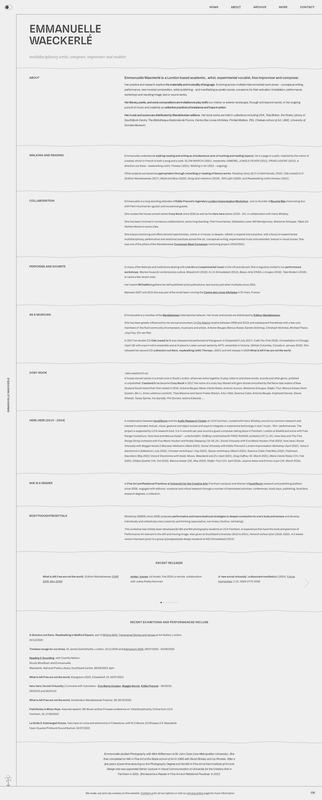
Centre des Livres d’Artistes (220, 292)
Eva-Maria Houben (109, 686)
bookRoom (256, 483)
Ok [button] (313, 792)
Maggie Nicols (131, 686)
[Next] (307, 583)
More (283, 7)
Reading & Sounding (41, 658)
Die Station (203, 322)
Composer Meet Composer (191, 244)
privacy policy (195, 793)
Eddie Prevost (149, 686)
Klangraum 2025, (134, 649)
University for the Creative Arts (189, 483)
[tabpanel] (81, 583)
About (236, 7)
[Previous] (31, 583)
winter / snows (139, 576)
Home (213, 7)
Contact (307, 7)
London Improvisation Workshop (228, 201)
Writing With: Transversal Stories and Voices (129, 635)
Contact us (147, 793)
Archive (259, 7)
